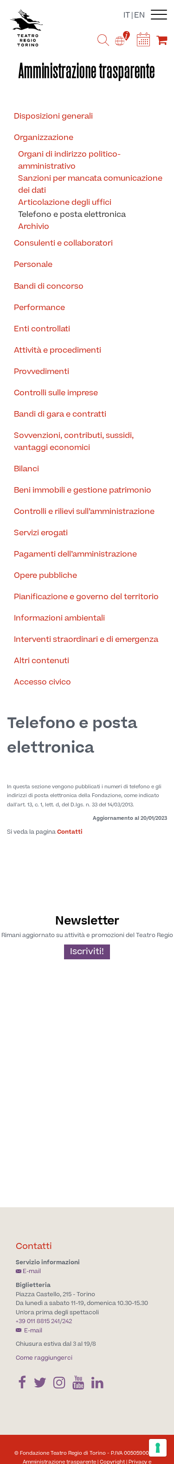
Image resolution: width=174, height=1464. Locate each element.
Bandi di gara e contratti (60, 414)
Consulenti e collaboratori (63, 243)
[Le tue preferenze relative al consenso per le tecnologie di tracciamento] (158, 1448)
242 (67, 1321)
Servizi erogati (41, 533)
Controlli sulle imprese (56, 393)
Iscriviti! (87, 951)
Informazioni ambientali (59, 618)
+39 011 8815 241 (38, 1321)
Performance (39, 307)
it (126, 15)
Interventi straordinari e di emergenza (86, 639)
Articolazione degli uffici (64, 202)
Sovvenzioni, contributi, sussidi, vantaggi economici (74, 441)
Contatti (70, 832)
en (139, 15)
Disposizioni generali (53, 116)
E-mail (32, 1271)
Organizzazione (43, 137)
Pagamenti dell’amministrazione (75, 554)
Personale (33, 264)
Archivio (33, 226)
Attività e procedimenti (57, 350)
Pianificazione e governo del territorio (86, 596)
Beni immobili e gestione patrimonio (82, 490)
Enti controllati (42, 329)
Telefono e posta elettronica (72, 214)
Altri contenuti (41, 660)
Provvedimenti (41, 371)
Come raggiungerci (44, 1358)
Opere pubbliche (45, 575)
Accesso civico (42, 682)
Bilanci (26, 469)
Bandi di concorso (49, 286)
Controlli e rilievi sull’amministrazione (84, 511)
